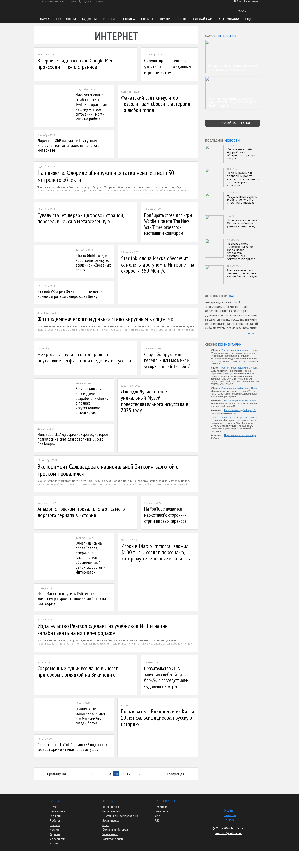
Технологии (66, 19)
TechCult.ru (237, 828)
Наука (45, 19)
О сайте (229, 811)
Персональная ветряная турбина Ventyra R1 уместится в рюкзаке (256, 417)
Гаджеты (89, 19)
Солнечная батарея (115, 830)
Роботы (109, 19)
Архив (54, 843)
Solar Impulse (111, 820)
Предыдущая (56, 774)
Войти (237, 1)
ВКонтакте (161, 811)
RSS (157, 820)
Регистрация (251, 1)
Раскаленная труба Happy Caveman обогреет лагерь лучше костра (258, 388)
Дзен (158, 816)
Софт (182, 19)
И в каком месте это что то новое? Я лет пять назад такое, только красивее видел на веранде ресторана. (234, 394)
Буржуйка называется (223, 413)
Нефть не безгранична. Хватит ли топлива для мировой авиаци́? (234, 404)
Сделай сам (57, 839)
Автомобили (229, 19)
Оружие (166, 19)
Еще (248, 19)
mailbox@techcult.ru (228, 833)
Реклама (229, 820)
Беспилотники (111, 811)
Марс (105, 825)
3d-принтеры (110, 807)
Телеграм (161, 807)
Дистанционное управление (120, 816)
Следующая (175, 774)
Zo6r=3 (215, 438)
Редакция (230, 815)
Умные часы (110, 834)
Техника (128, 19)
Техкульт (60, 9)
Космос (147, 19)
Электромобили (112, 839)
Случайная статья (235, 123)
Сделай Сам (203, 19)
